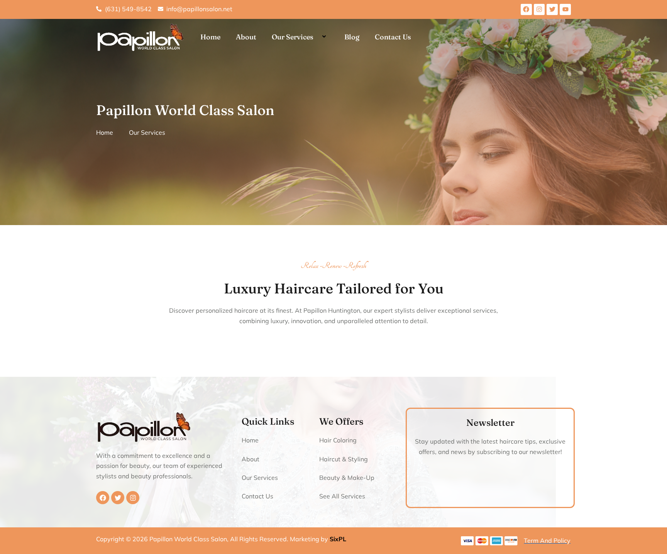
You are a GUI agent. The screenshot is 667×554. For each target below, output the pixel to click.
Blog (351, 36)
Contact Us (393, 36)
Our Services (292, 36)
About (246, 36)
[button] (316, 37)
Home (210, 36)
